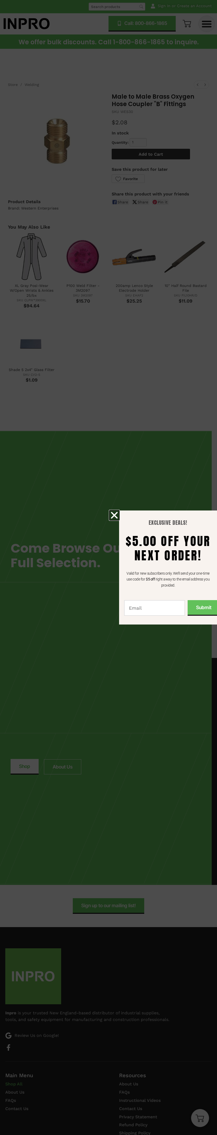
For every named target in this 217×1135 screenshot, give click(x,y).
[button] (114, 515)
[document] (108, 567)
